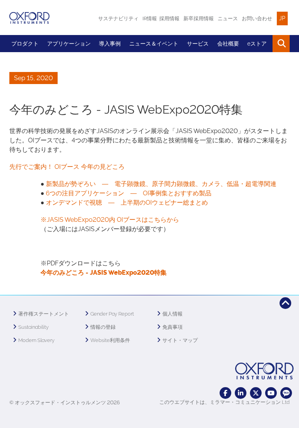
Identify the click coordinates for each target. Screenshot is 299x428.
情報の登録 (103, 327)
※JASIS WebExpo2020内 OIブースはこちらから (109, 219)
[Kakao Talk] (286, 393)
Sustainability (33, 327)
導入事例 (110, 43)
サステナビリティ (118, 18)
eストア (257, 43)
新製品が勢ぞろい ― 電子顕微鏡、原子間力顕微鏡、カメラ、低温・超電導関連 (161, 184)
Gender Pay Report (112, 314)
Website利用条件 (110, 340)
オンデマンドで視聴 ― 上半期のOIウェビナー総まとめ (127, 202)
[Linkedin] (240, 393)
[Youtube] (271, 393)
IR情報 (149, 18)
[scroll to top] (285, 303)
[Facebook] (225, 393)
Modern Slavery (36, 340)
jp (282, 18)
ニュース (228, 18)
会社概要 (228, 43)
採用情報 (169, 18)
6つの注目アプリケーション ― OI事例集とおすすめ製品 (128, 193)
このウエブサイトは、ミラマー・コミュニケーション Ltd (224, 402)
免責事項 (172, 327)
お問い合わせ (257, 18)
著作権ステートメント (43, 314)
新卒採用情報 (198, 18)
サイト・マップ (180, 340)
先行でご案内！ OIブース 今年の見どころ (67, 166)
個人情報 (172, 314)
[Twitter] (256, 393)
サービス (198, 43)
